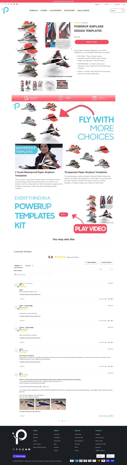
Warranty (77, 444)
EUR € (106, 4)
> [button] (68, 421)
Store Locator (37, 444)
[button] (34, 10)
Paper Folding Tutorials (39, 447)
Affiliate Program (100, 450)
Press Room (57, 441)
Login (118, 4)
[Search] (122, 10)
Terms (76, 447)
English (97, 4)
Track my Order (99, 437)
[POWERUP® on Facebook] (5, 4)
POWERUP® (20, 461)
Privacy (77, 450)
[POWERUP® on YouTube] (17, 4)
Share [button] (23, 299)
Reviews (56, 447)
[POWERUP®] (5, 10)
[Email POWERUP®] (2, 4)
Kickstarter (57, 437)
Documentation (79, 441)
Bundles (35, 437)
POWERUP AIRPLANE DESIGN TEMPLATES (29, 294)
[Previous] (16, 49)
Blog (55, 444)
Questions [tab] (28, 265)
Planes (35, 441)
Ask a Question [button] (92, 262)
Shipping (97, 434)
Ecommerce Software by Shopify (52, 461)
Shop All (35, 434)
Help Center (78, 434)
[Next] (71, 49)
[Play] (43, 49)
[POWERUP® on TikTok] (11, 4)
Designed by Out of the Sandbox (33, 461)
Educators (98, 447)
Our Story (56, 434)
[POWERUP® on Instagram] (8, 4)
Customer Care (79, 437)
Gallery (56, 450)
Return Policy (99, 441)
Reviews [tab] (17, 265)
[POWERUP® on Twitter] (14, 4)
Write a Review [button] (107, 262)
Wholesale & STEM (100, 444)
